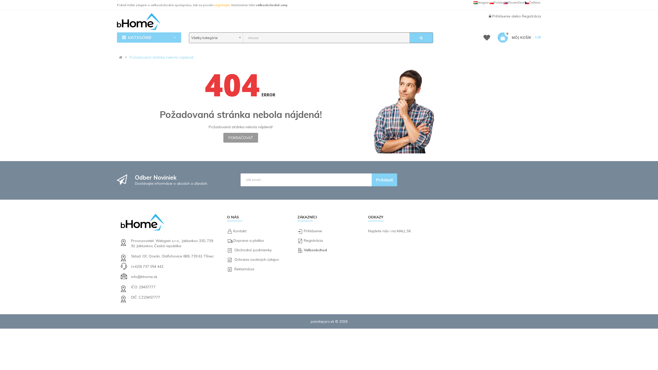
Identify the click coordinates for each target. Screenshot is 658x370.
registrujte (222, 5)
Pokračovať (241, 137)
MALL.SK (404, 231)
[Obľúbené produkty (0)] (486, 38)
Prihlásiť (384, 179)
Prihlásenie (501, 16)
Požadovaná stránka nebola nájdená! (162, 57)
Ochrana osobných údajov (256, 259)
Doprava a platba (248, 240)
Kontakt (239, 231)
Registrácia (531, 16)
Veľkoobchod (315, 250)
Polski (498, 2)
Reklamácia (244, 269)
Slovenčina (516, 2)
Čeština (534, 2)
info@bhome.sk (144, 276)
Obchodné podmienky (253, 250)
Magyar (483, 2)
